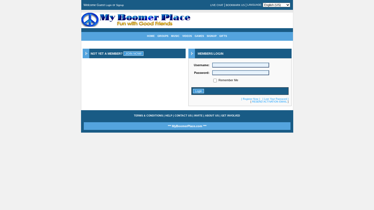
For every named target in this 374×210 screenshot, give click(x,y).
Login (109, 5)
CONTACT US (183, 115)
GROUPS (162, 36)
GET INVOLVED (230, 115)
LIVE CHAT (216, 5)
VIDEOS (187, 36)
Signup (120, 5)
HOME (151, 36)
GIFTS (223, 36)
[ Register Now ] (250, 99)
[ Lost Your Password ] (276, 99)
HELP (168, 115)
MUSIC (175, 36)
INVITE (198, 115)
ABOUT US (212, 115)
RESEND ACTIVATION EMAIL (269, 101)
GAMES (199, 36)
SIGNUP (212, 36)
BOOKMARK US (235, 5)
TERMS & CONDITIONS (148, 115)
